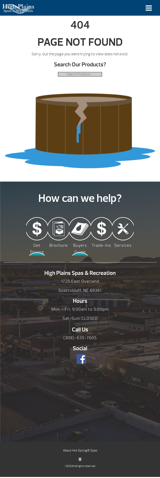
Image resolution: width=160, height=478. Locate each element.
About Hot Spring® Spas (80, 450)
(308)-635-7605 (80, 337)
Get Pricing (37, 249)
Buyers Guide (80, 249)
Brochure (58, 245)
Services (123, 245)
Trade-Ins (101, 245)
